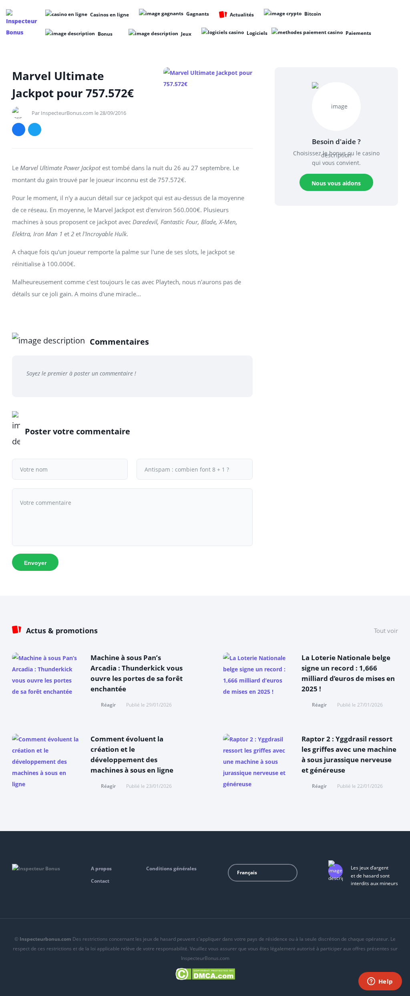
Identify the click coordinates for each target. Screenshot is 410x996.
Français (247, 872)
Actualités (242, 14)
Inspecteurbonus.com (45, 939)
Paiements (358, 33)
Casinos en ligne (109, 14)
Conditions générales (171, 868)
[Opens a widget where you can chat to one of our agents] (380, 982)
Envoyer (35, 563)
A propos (101, 868)
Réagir (108, 704)
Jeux (186, 33)
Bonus (105, 33)
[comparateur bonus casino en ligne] (22, 23)
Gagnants (197, 13)
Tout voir (386, 631)
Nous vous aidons (336, 183)
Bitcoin (312, 13)
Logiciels (257, 33)
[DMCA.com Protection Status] (205, 972)
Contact (100, 881)
